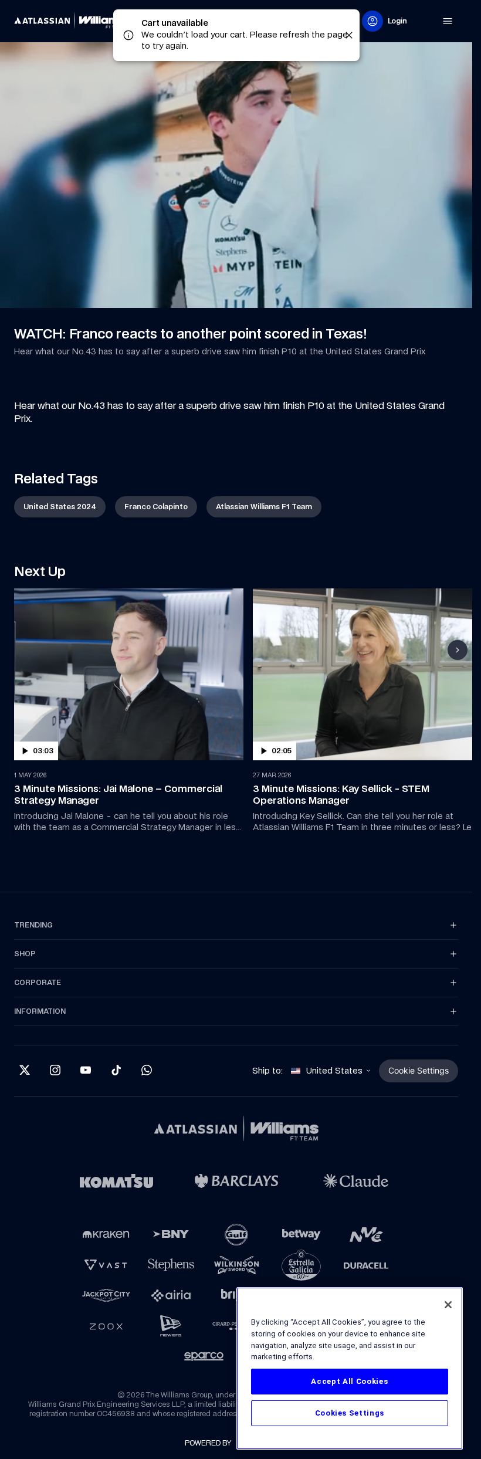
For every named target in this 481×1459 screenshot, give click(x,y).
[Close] (448, 1305)
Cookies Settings (350, 1413)
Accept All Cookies (349, 1381)
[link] (72, 21)
